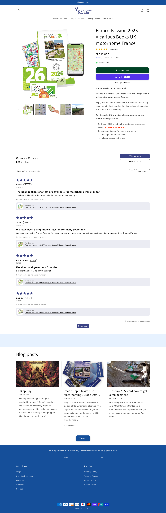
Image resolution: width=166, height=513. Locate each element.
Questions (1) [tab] (34, 171)
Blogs (18, 472)
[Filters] (132, 171)
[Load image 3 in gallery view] (53, 109)
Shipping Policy (90, 472)
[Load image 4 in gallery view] (65, 109)
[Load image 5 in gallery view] (78, 109)
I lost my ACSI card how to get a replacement (128, 393)
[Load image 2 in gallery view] (40, 109)
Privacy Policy (90, 480)
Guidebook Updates (24, 476)
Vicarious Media (86, 509)
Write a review (135, 156)
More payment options (123, 83)
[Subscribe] (102, 457)
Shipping (99, 58)
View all (83, 438)
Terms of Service (91, 476)
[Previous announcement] (17, 2)
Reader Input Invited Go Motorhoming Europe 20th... (82, 393)
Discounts (20, 485)
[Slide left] (19, 109)
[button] (19, 10)
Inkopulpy (25, 391)
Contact (19, 489)
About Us (20, 480)
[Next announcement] (149, 2)
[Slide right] (87, 109)
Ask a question (134, 161)
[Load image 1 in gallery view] (27, 109)
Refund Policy (90, 485)
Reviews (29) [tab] (22, 171)
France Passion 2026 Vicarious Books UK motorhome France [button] (50, 207)
